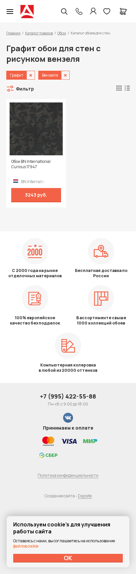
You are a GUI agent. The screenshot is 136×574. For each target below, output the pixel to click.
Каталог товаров (39, 32)
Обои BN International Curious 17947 (31, 164)
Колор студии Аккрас (27, 11)
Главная (13, 32)
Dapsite (85, 496)
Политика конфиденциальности (68, 475)
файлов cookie (25, 546)
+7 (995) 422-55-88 (68, 396)
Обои (61, 32)
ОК (68, 558)
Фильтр (25, 89)
